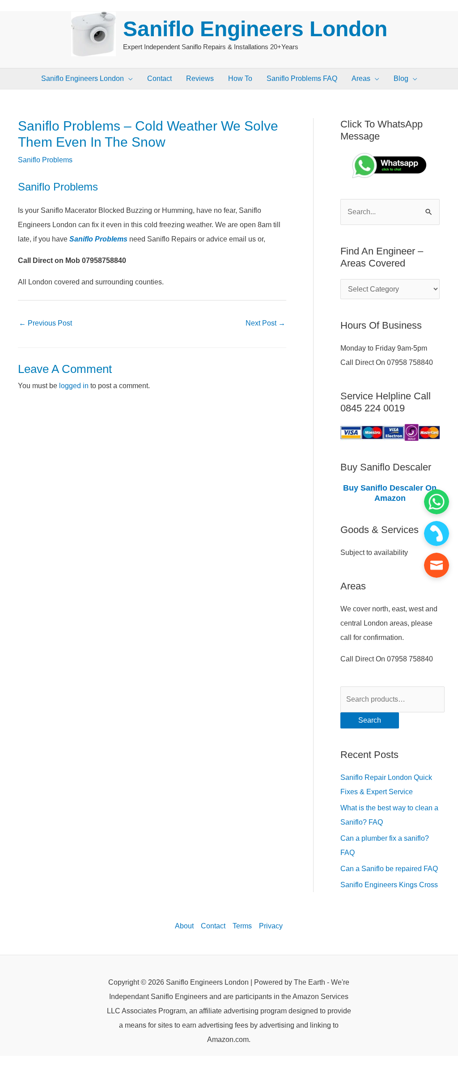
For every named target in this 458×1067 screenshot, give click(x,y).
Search (369, 720)
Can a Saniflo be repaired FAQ (389, 868)
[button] (128, 78)
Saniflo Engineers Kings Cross (389, 885)
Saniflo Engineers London (255, 29)
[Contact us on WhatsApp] (436, 501)
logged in (74, 386)
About (184, 926)
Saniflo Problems (45, 160)
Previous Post (45, 323)
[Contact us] (436, 565)
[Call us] (436, 533)
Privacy (271, 926)
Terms (242, 926)
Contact (213, 926)
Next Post (265, 323)
